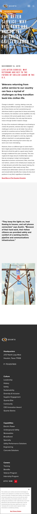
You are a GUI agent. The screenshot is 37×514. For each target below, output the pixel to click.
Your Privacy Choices (15, 511)
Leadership (8, 379)
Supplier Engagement (12, 397)
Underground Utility (11, 429)
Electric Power (9, 426)
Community (8, 403)
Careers (7, 462)
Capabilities (8, 423)
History (6, 383)
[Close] (29, 489)
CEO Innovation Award (13, 407)
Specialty (7, 440)
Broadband (8, 436)
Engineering (8, 447)
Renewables (8, 433)
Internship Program (11, 476)
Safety (6, 386)
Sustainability (9, 390)
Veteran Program (10, 473)
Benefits (7, 469)
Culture (7, 376)
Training (7, 466)
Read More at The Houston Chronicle (14, 178)
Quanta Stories (9, 410)
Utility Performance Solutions (15, 443)
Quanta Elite (8, 400)
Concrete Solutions (11, 450)
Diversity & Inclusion (12, 393)
